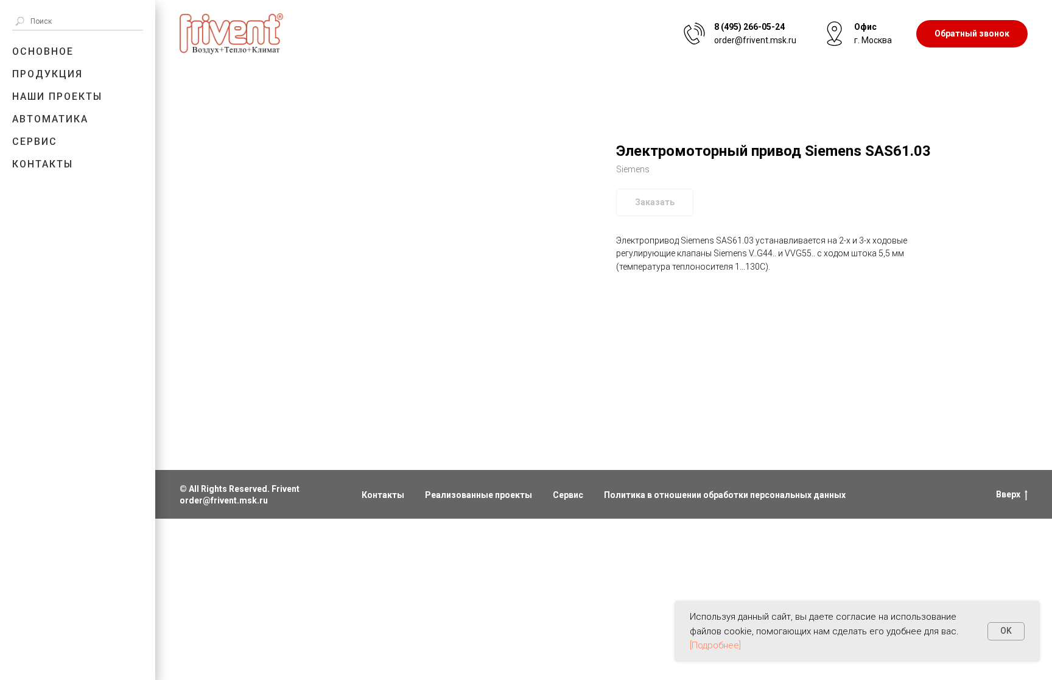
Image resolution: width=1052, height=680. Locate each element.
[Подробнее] (715, 645)
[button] (972, 33)
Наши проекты (57, 96)
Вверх (1008, 494)
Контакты (42, 164)
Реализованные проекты (478, 495)
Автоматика (50, 119)
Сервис (34, 141)
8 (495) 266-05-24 (749, 27)
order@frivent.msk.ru (224, 500)
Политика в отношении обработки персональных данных (725, 495)
